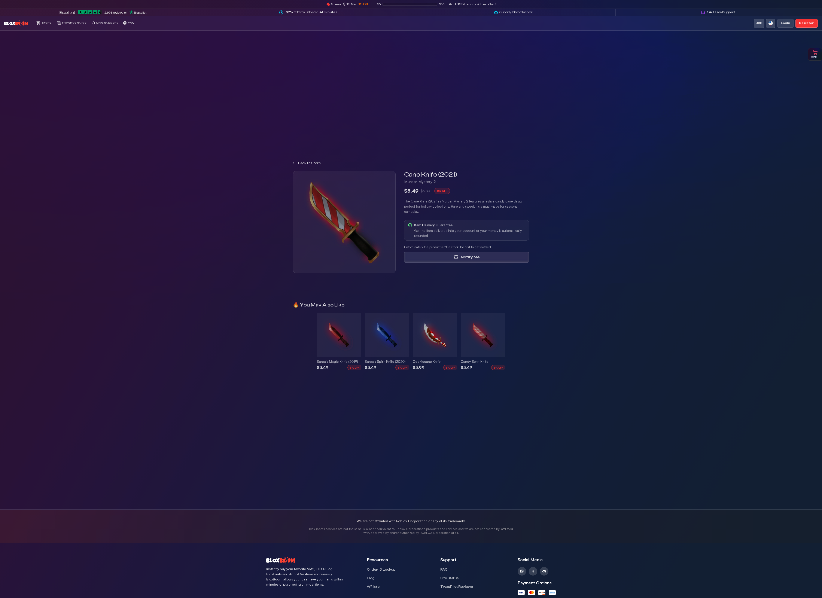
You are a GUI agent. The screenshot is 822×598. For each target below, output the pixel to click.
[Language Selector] (770, 23)
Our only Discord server (516, 12)
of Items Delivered (311, 12)
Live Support (720, 12)
